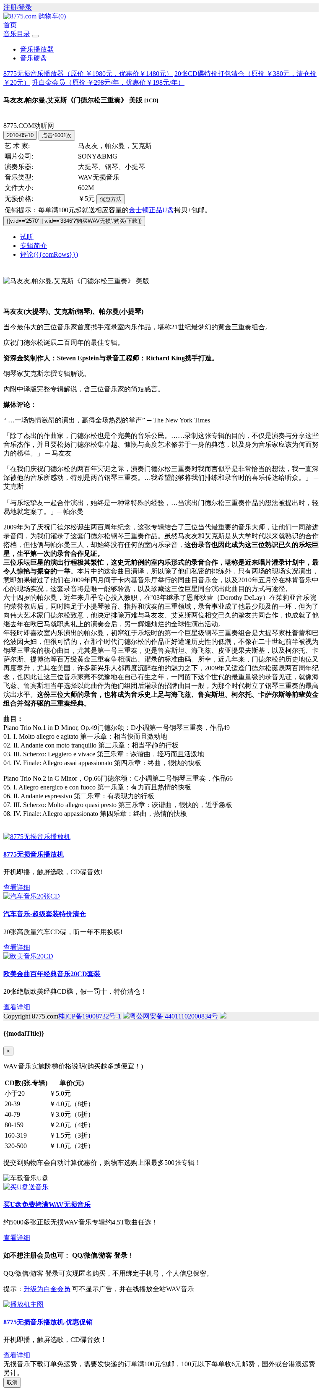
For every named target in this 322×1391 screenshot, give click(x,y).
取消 (12, 1382)
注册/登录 (17, 7)
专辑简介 (33, 245)
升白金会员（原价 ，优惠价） (108, 82)
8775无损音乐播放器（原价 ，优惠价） (88, 73)
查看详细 (16, 887)
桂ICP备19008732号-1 (89, 1016)
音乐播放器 (37, 49)
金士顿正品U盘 (151, 210)
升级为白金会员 (46, 1288)
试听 (27, 236)
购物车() (52, 16)
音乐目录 (16, 33)
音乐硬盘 (33, 58)
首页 (10, 25)
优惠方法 (111, 199)
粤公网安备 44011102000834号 (174, 1016)
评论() (49, 254)
